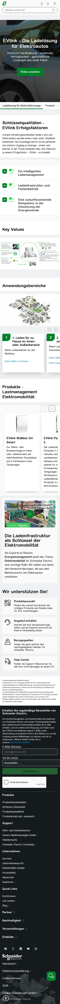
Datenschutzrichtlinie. (20, 742)
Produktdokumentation (14, 802)
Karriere (7, 858)
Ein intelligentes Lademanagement (31, 173)
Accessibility (9, 872)
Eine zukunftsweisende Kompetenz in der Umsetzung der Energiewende (34, 205)
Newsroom (8, 877)
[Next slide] (56, 329)
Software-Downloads (13, 807)
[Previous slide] (50, 329)
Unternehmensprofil (12, 863)
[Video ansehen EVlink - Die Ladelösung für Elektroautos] (30, 72)
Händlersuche (9, 839)
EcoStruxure (9, 896)
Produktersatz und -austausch (18, 816)
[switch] (5, 998)
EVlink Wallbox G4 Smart (19, 440)
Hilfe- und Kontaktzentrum (16, 830)
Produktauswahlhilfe (13, 811)
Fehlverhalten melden (13, 868)
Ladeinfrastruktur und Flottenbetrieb (34, 187)
